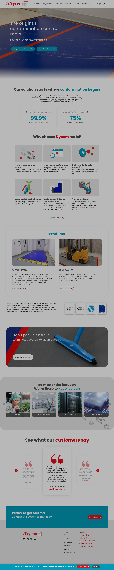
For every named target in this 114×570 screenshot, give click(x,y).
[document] (57, 285)
